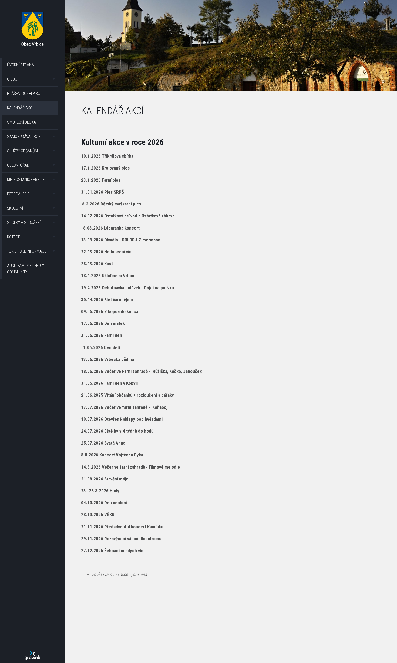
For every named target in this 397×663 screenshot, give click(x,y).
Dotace (13, 236)
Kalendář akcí (20, 107)
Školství (15, 208)
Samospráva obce (23, 136)
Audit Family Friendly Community (25, 268)
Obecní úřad (18, 165)
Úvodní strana (20, 64)
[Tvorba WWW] (32, 655)
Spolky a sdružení (24, 222)
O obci (12, 79)
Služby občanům (22, 150)
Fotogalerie (18, 193)
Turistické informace (26, 251)
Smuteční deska (21, 122)
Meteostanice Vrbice (26, 179)
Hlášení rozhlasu (23, 93)
